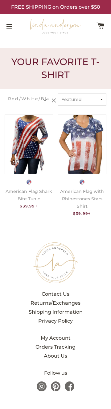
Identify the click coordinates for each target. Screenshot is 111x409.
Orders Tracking (55, 347)
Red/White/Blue (29, 99)
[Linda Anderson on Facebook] (69, 390)
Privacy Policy (55, 321)
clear (54, 101)
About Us (55, 356)
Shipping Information (56, 312)
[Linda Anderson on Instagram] (42, 390)
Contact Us (55, 294)
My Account (56, 338)
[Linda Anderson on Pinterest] (55, 390)
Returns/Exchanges (55, 303)
